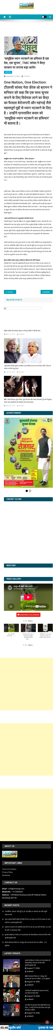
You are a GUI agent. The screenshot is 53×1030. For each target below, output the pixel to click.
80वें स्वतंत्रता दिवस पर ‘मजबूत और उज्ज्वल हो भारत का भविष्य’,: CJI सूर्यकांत (26, 913)
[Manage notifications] (47, 1022)
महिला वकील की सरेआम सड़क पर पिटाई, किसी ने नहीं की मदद (22, 331)
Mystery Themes (34, 994)
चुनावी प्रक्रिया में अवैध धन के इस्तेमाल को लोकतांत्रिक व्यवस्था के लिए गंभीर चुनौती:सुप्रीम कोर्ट (28, 906)
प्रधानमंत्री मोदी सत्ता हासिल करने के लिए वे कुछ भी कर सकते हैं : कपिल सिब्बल (48, 292)
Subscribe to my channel (29, 584)
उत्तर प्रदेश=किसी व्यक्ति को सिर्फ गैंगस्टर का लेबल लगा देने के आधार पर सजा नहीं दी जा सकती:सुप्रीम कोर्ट (27, 890)
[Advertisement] (26, 654)
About (27, 997)
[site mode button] (44, 17)
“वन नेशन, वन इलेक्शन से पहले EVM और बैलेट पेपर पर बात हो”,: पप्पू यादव (11, 292)
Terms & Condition (9, 839)
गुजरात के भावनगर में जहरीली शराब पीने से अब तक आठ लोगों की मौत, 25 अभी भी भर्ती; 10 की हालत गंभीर (28, 898)
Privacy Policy (7, 842)
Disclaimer (6, 845)
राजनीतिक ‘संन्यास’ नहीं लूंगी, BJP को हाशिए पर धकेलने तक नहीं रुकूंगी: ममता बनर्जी (26, 882)
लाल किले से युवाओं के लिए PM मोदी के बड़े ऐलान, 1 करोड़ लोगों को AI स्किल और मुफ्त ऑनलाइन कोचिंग (37, 977)
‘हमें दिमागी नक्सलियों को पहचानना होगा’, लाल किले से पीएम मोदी (37, 961)
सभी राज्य (8, 72)
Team (34, 997)
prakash (27, 76)
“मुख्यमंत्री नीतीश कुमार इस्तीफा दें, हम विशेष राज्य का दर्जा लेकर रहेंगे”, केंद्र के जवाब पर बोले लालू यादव (27, 367)
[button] (30, 590)
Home (20, 997)
